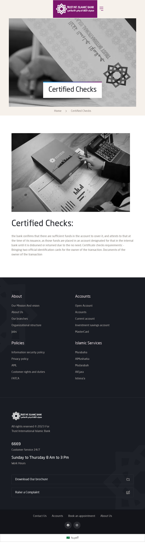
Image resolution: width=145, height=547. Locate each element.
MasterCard (82, 332)
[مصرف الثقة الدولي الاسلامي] (75, 9)
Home (58, 111)
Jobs (14, 332)
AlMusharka (82, 359)
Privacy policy (19, 359)
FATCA (15, 378)
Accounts (80, 312)
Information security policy (28, 352)
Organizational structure (26, 325)
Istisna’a (80, 378)
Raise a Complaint (27, 492)
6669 (16, 444)
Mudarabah (82, 365)
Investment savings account (92, 325)
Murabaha (81, 352)
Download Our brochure (31, 479)
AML (14, 365)
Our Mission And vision (25, 305)
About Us (17, 312)
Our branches (19, 319)
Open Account (83, 305)
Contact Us (40, 516)
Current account (85, 319)
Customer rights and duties (28, 372)
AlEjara (79, 372)
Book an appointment (81, 516)
